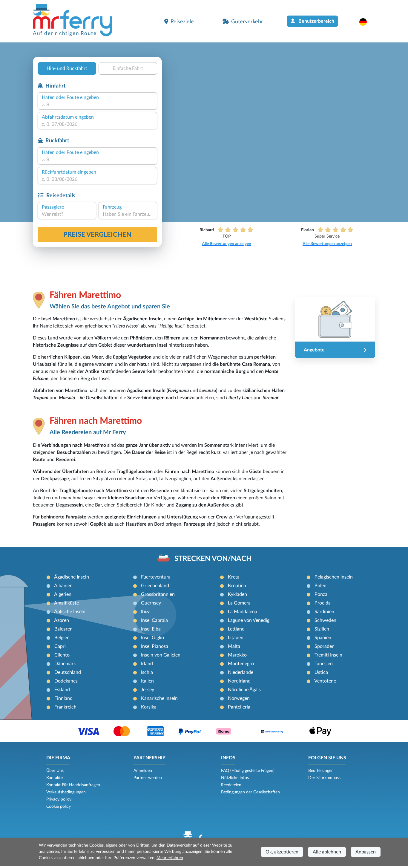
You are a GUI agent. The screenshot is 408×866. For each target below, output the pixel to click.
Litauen (235, 637)
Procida (323, 603)
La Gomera (239, 603)
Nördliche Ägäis (244, 689)
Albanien (63, 585)
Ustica (321, 672)
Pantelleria (239, 707)
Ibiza (146, 611)
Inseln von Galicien (160, 655)
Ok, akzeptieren (282, 852)
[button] (366, 22)
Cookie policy (58, 806)
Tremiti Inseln (328, 655)
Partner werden (148, 778)
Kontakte (54, 778)
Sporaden (325, 646)
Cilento (62, 655)
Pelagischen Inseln (334, 577)
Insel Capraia (154, 620)
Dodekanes (66, 681)
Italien (147, 681)
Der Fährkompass (324, 778)
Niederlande (240, 672)
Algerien (62, 594)
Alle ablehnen (327, 852)
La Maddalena (242, 611)
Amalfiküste (66, 603)
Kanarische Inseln (159, 698)
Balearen (63, 629)
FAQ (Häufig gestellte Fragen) (247, 771)
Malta (234, 646)
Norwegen (239, 698)
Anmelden (143, 771)
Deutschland (67, 672)
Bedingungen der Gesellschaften (250, 792)
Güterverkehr (247, 21)
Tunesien (324, 663)
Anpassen (365, 852)
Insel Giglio (152, 637)
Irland (147, 663)
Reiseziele (182, 21)
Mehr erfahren (170, 858)
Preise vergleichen (97, 234)
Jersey (147, 689)
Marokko (237, 655)
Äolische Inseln (69, 611)
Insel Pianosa (154, 646)
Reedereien (231, 785)
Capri (60, 646)
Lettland (236, 629)
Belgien (62, 637)
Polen (320, 585)
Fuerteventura (156, 577)
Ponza (321, 594)
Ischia (147, 672)
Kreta (234, 577)
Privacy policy (58, 799)
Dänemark (65, 663)
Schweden (325, 620)
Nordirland (239, 681)
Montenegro (241, 663)
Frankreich (65, 707)
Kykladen (237, 594)
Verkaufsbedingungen (66, 792)
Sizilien (322, 629)
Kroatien (237, 585)
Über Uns (55, 771)
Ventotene (325, 681)
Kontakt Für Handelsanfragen (73, 785)
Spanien (323, 637)
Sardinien (324, 611)
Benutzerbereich (315, 21)
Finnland (63, 698)
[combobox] (97, 104)
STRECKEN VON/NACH (212, 558)
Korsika (149, 707)
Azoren (61, 620)
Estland (62, 689)
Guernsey (151, 603)
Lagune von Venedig (248, 620)
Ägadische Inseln (71, 577)
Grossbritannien (158, 594)
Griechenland (155, 585)
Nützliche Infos (235, 778)
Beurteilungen (321, 771)
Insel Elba (151, 629)
